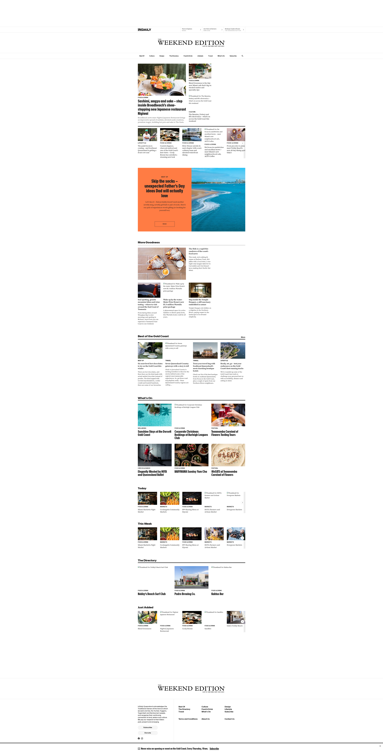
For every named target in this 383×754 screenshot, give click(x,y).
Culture (151, 56)
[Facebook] (139, 738)
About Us (206, 719)
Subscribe (233, 56)
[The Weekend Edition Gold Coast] (191, 43)
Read (165, 224)
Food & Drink (188, 56)
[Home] (148, 29)
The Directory (174, 56)
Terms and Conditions (188, 719)
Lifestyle (200, 56)
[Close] (380, 746)
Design (161, 56)
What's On (221, 56)
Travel (210, 56)
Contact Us (229, 719)
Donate (148, 733)
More (243, 337)
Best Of (141, 56)
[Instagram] (142, 738)
